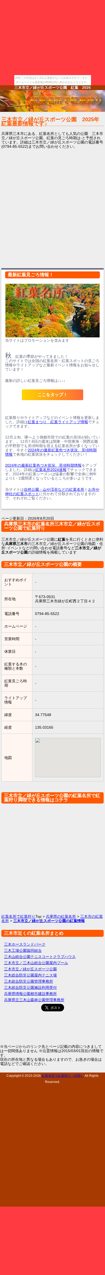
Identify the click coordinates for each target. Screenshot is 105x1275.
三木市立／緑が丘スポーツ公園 (30, 969)
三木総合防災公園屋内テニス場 (30, 975)
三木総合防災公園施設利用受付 (30, 987)
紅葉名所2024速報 (50, 469)
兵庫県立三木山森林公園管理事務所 (34, 1000)
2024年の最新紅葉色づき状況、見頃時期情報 (43, 465)
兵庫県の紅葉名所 (61, 916)
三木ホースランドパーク (25, 944)
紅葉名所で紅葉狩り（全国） (63, 1075)
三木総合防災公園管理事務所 (28, 981)
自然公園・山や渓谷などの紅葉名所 (54, 489)
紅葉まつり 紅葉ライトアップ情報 (58, 422)
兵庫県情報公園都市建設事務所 (30, 994)
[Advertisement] (52, 207)
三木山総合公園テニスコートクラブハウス (40, 957)
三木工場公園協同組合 (23, 950)
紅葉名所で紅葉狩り (18, 916)
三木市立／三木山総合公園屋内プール (36, 963)
